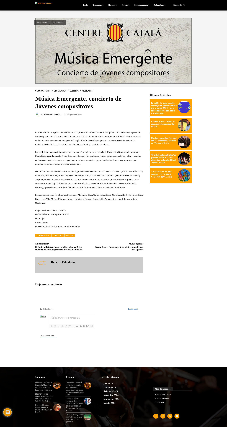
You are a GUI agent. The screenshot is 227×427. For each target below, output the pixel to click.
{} (84, 326)
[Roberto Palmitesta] (38, 114)
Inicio (39, 23)
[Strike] (62, 326)
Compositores (57, 23)
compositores (43, 235)
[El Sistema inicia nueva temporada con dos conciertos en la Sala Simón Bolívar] (57, 396)
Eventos (74, 91)
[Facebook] (155, 416)
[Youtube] (176, 416)
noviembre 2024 (111, 395)
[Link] (80, 326)
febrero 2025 (110, 387)
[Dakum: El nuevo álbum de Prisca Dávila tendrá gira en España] (57, 407)
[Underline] (58, 326)
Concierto (57, 235)
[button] (179, 5)
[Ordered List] (66, 326)
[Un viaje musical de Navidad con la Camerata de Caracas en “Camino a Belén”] (184, 142)
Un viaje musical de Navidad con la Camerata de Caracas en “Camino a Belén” (164, 140)
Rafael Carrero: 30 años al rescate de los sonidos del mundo (163, 124)
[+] (87, 326)
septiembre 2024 (111, 399)
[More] (139, 123)
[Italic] (55, 326)
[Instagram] (162, 416)
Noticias (46, 23)
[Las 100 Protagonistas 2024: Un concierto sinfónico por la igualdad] (87, 416)
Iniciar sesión (133, 309)
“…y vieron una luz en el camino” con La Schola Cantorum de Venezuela (161, 174)
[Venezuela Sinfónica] (52, 5)
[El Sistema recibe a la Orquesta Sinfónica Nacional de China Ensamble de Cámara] (57, 385)
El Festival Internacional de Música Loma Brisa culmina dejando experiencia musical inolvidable (58, 248)
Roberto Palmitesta (52, 115)
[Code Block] (77, 326)
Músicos (69, 235)
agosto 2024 (109, 403)
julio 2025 (108, 383)
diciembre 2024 (111, 391)
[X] (169, 416)
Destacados (60, 91)
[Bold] (51, 326)
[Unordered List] (69, 326)
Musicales (87, 91)
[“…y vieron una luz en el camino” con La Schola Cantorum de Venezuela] (184, 175)
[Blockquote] (73, 326)
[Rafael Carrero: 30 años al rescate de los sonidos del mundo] (184, 125)
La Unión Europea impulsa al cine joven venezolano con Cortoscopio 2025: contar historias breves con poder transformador (164, 108)
